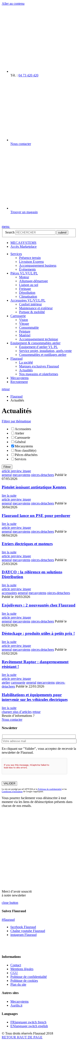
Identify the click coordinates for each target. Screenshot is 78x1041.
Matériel (24, 335)
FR (28, 1022)
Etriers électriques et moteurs (27, 544)
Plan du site (18, 984)
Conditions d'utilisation (12, 791)
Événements (27, 269)
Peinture (24, 331)
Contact (15, 965)
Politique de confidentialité (50, 789)
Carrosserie (18, 316)
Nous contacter (20, 144)
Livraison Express (31, 261)
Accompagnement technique (38, 339)
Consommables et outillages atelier (42, 354)
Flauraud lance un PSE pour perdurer (36, 515)
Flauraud (16, 358)
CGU (14, 973)
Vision (23, 320)
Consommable (29, 327)
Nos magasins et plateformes (38, 374)
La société (26, 362)
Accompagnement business (37, 265)
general (7, 475)
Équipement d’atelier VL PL (38, 347)
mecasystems (21, 475)
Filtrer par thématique (16, 421)
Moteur (24, 277)
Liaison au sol (28, 285)
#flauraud (8, 919)
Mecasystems (19, 378)
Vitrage (24, 323)
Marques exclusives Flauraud (39, 366)
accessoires (9, 593)
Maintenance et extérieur (36, 308)
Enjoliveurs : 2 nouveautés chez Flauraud (38, 605)
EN (29, 1026)
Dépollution (27, 292)
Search (10, 232)
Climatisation (28, 296)
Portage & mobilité (32, 312)
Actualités (26, 370)
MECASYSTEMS (23, 242)
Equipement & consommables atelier (35, 343)
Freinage (25, 289)
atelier (6, 682)
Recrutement (19, 382)
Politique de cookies (24, 980)
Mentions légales (21, 969)
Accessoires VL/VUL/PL (28, 300)
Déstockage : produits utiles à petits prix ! (38, 633)
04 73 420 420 (28, 75)
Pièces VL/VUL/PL (24, 273)
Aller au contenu (13, 3)
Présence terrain (30, 258)
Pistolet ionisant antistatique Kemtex (34, 487)
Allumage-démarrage (33, 281)
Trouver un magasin (24, 212)
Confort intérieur (30, 304)
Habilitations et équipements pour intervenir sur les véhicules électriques (35, 697)
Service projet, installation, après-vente (45, 351)
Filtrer (7, 466)
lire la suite (9, 495)
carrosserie (18, 682)
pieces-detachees (42, 475)
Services (16, 254)
